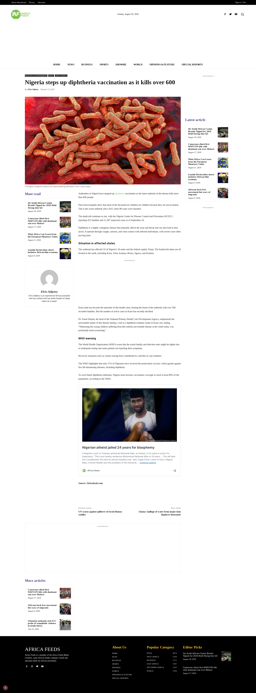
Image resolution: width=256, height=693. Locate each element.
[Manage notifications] (5, 687)
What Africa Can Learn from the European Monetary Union (42, 235)
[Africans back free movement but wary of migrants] (65, 609)
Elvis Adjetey (33, 89)
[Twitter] (231, 14)
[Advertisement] (128, 39)
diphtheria (119, 193)
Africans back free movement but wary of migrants (42, 606)
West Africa (61, 75)
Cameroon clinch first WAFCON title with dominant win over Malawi (42, 221)
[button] (242, 14)
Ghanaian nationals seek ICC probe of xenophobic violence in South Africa (42, 623)
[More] (178, 89)
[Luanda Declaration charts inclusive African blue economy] (65, 253)
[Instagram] (32, 666)
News (51, 75)
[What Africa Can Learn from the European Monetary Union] (65, 238)
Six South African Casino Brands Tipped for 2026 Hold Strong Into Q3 (42, 205)
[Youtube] (236, 14)
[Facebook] (225, 14)
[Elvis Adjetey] (49, 279)
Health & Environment (36, 75)
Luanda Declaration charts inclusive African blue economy (43, 251)
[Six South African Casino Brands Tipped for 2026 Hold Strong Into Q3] (65, 206)
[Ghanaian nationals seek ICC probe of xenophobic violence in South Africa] (65, 624)
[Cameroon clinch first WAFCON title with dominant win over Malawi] (65, 222)
